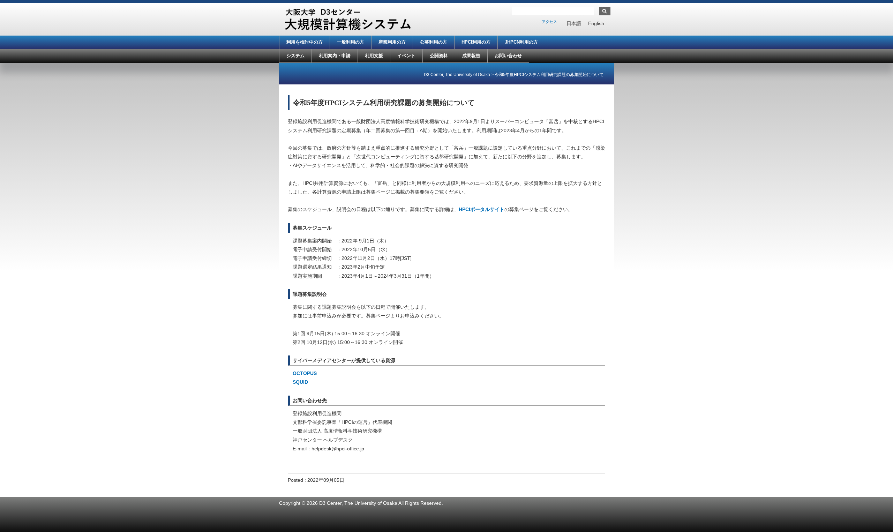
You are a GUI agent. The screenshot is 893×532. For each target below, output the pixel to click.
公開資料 (439, 55)
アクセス (549, 22)
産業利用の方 (392, 42)
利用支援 (374, 55)
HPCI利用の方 (475, 42)
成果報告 (471, 55)
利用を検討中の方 (304, 42)
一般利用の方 (350, 42)
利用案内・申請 (335, 55)
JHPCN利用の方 (521, 42)
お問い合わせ (508, 55)
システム (295, 55)
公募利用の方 (433, 42)
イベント (406, 55)
